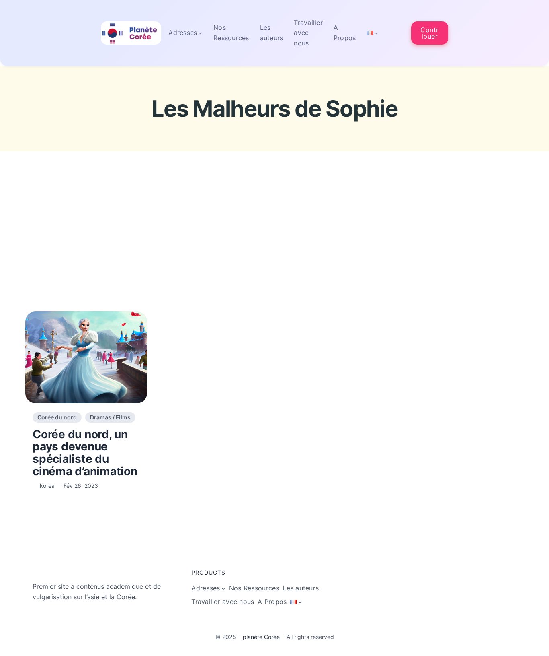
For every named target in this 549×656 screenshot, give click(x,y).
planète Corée (261, 636)
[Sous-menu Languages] (377, 33)
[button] (429, 32)
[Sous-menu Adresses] (201, 33)
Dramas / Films (110, 417)
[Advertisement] (274, 248)
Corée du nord (57, 417)
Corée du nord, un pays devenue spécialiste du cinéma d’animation (85, 453)
